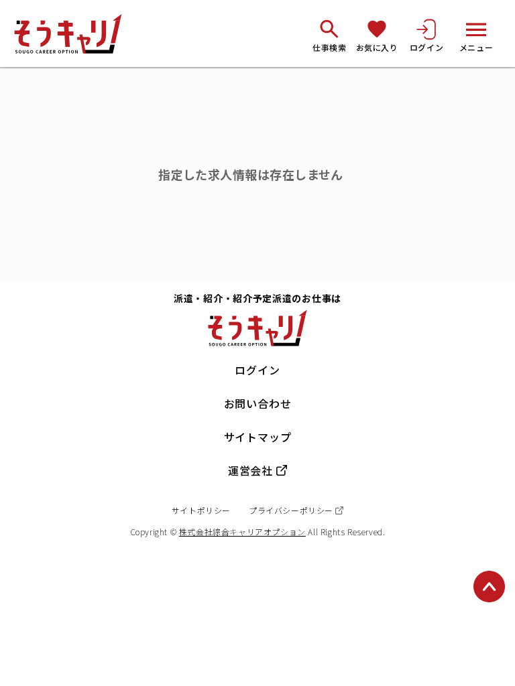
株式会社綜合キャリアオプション (242, 531)
